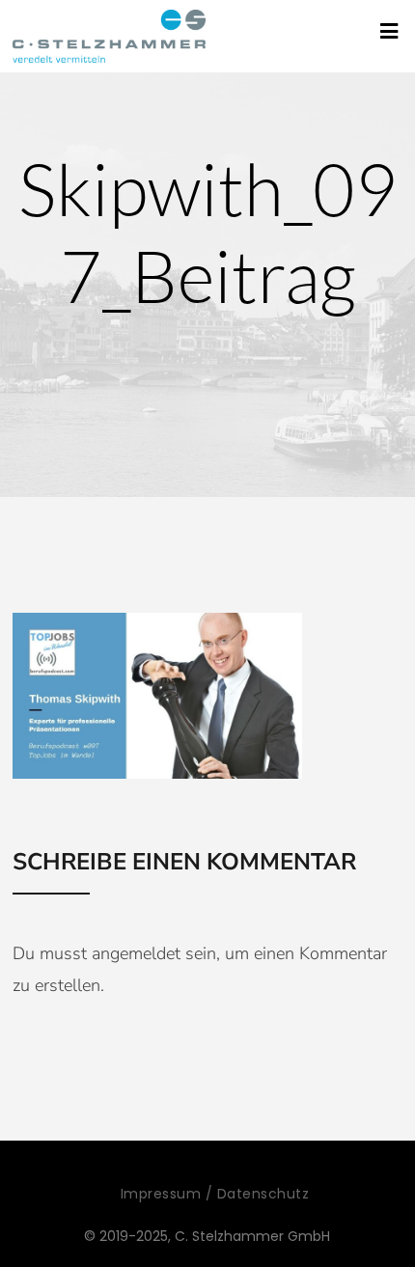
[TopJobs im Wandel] (109, 36)
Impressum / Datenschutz (215, 1193)
